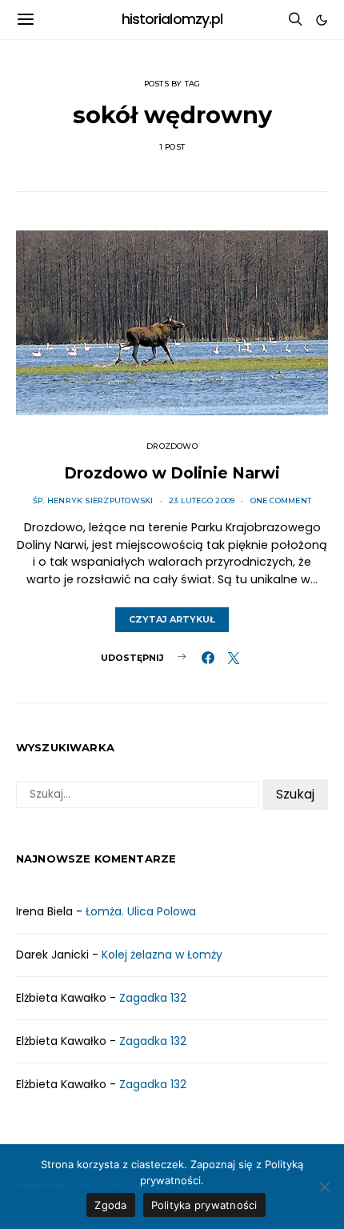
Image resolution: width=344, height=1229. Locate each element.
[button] (321, 20)
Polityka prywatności (204, 1205)
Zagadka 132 (152, 998)
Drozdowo (172, 446)
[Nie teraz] (324, 1187)
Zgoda (110, 1205)
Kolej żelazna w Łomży (162, 955)
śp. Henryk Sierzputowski (93, 500)
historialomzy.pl (172, 19)
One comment (281, 500)
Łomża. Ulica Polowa (141, 911)
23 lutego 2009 (201, 500)
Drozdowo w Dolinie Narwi (172, 472)
